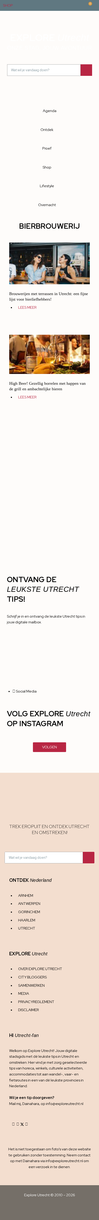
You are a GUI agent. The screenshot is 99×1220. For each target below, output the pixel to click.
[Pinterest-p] (26, 1124)
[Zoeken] (86, 70)
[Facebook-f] (18, 1124)
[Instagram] (13, 1124)
